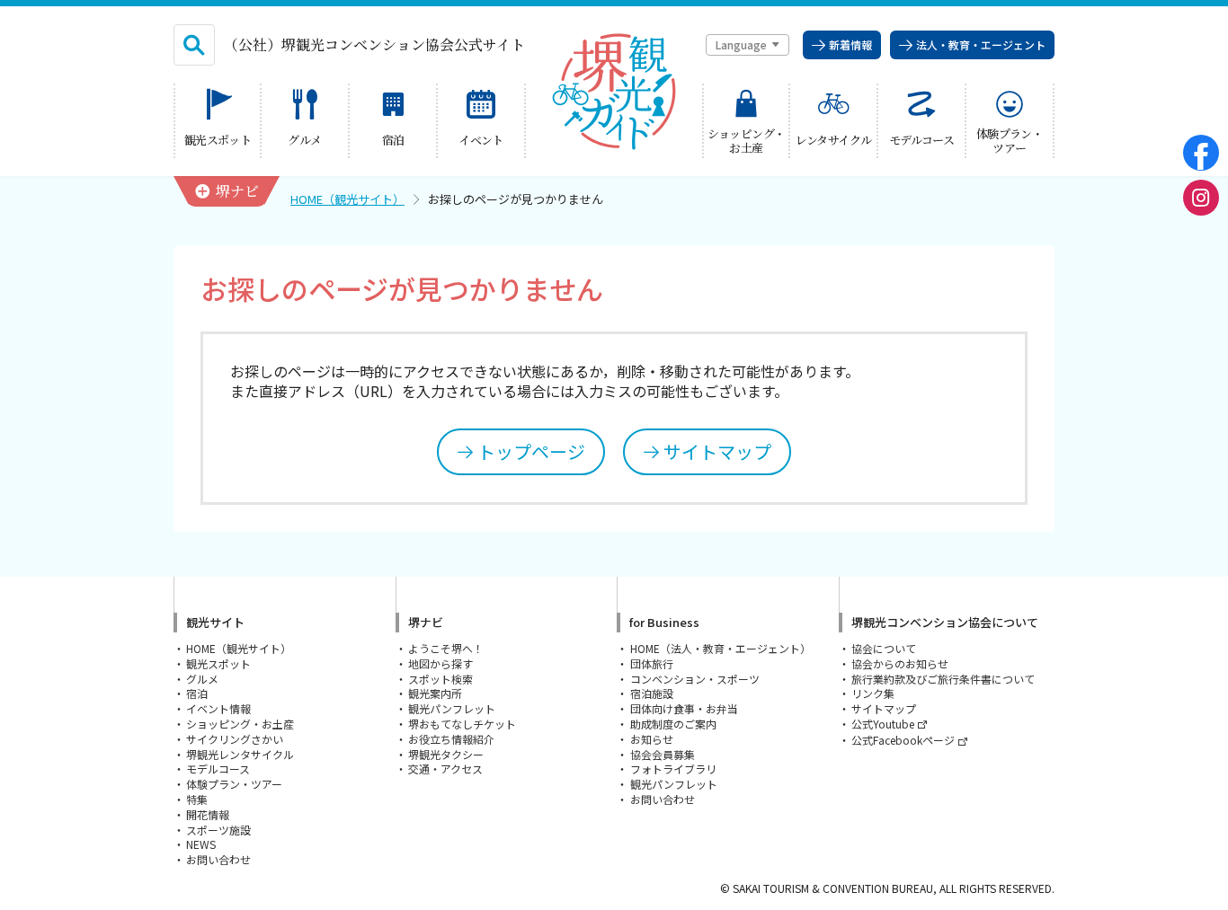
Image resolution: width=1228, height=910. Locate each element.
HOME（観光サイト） (347, 199)
